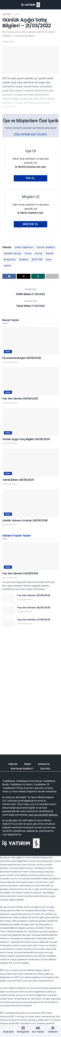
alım (48, 259)
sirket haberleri (24, 247)
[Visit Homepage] (30, 4)
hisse (28, 253)
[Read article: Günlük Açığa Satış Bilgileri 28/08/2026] (30, 422)
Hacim (49, 253)
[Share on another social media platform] (52, 276)
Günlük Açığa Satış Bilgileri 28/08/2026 (26, 439)
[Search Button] (57, 4)
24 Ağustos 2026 (10, 578)
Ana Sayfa (6, 14)
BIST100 (37, 259)
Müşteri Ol (30, 224)
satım (7, 265)
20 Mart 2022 (8, 41)
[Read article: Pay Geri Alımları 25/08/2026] (8, 598)
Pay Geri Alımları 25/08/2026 (33, 595)
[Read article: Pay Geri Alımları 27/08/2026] (8, 622)
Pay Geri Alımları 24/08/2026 (20, 573)
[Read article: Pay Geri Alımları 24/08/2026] (30, 556)
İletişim (27, 764)
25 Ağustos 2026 (25, 599)
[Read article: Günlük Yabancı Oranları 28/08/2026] (30, 503)
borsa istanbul (46, 247)
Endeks (23, 259)
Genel (16, 14)
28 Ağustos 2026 (10, 362)
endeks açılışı (12, 253)
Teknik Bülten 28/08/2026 (18, 480)
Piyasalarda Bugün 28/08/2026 (21, 358)
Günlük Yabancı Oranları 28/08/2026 (25, 520)
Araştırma (10, 259)
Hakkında (12, 764)
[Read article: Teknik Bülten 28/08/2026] (30, 462)
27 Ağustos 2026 (25, 623)
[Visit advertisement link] (30, 661)
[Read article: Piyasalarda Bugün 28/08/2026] (30, 341)
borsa (38, 253)
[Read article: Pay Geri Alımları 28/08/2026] (30, 381)
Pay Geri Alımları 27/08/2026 (33, 619)
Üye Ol (30, 178)
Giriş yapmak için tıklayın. (30, 134)
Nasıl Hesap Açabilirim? (22, 768)
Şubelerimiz (44, 764)
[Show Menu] (3, 4)
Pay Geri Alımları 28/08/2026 (20, 398)
